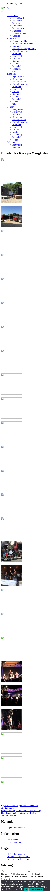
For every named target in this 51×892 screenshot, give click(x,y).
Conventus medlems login (18, 859)
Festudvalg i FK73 (20, 41)
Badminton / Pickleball (22, 43)
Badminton (17, 79)
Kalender (11, 142)
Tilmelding (11, 74)
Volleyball (17, 66)
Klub (14, 104)
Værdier (16, 23)
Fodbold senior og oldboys (24, 48)
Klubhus (16, 147)
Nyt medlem (18, 76)
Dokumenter (12, 839)
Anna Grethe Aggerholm (15, 805)
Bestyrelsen (17, 109)
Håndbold (16, 53)
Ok (26, 889)
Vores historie (18, 18)
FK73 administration (16, 854)
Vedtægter (17, 20)
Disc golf (16, 46)
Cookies (16, 36)
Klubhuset (17, 25)
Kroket (15, 91)
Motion (15, 64)
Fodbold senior (19, 81)
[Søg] (29, 871)
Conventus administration (18, 856)
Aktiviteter (11, 38)
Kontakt (10, 107)
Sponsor (16, 114)
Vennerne (10, 808)
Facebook (16, 31)
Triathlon (16, 69)
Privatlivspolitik (19, 33)
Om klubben (12, 15)
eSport (15, 71)
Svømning (17, 61)
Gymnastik (17, 56)
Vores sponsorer (19, 28)
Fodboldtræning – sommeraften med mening (21, 810)
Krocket (16, 58)
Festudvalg (17, 112)
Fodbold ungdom (20, 51)
